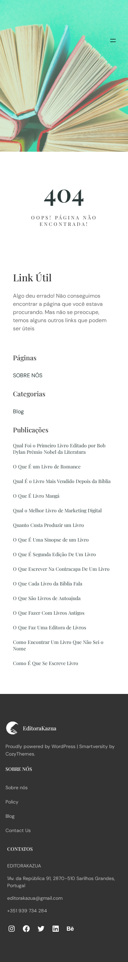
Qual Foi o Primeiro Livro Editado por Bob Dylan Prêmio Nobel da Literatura (59, 448)
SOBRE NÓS (27, 375)
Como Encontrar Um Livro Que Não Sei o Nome (58, 645)
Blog (18, 411)
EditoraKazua (24, 866)
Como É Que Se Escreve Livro (45, 663)
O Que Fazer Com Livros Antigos (48, 613)
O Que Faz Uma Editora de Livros (49, 627)
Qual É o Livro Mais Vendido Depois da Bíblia (62, 481)
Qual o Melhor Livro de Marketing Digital (57, 510)
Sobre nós (16, 787)
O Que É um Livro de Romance (47, 466)
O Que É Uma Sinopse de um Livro (51, 539)
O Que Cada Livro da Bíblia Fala (47, 583)
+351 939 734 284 (27, 911)
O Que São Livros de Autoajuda (47, 598)
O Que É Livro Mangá (36, 496)
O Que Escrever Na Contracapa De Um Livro (61, 569)
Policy (11, 802)
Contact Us (18, 830)
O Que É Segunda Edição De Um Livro (54, 554)
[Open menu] (113, 40)
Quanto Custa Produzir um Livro (48, 525)
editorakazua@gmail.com (34, 898)
